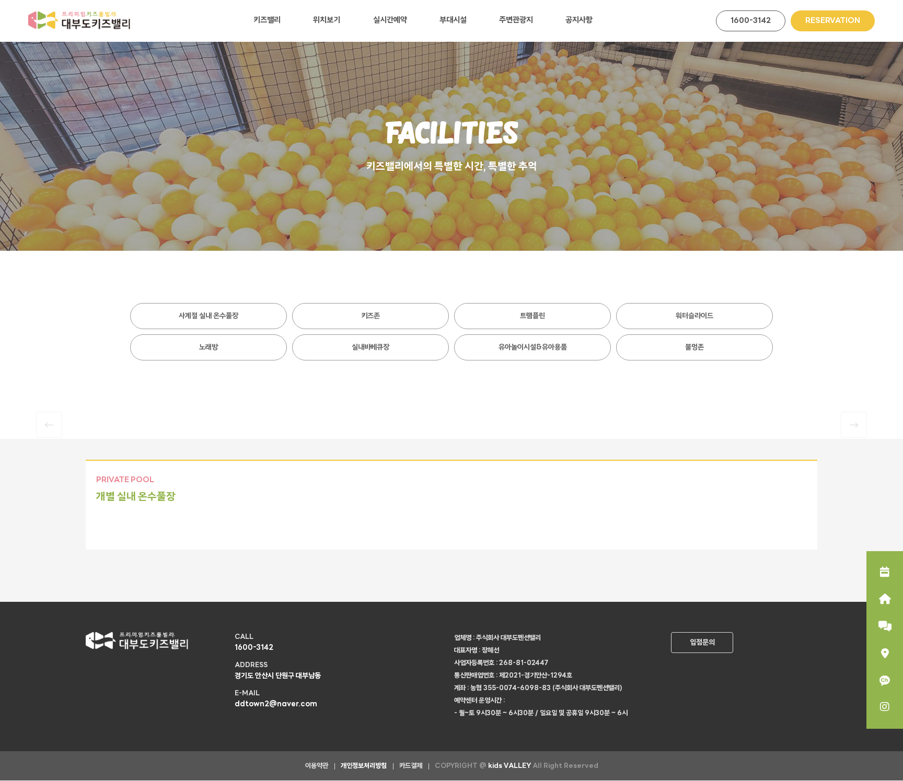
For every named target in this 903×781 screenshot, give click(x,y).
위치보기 (326, 21)
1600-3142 (751, 21)
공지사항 (579, 21)
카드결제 (410, 766)
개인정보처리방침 (364, 766)
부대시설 (453, 21)
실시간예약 (390, 21)
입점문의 (702, 643)
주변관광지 (516, 21)
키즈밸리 (267, 21)
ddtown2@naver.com (276, 704)
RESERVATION (832, 21)
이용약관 (316, 766)
